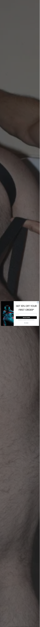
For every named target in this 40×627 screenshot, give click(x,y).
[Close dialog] (38, 302)
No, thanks (26, 322)
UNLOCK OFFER (26, 317)
